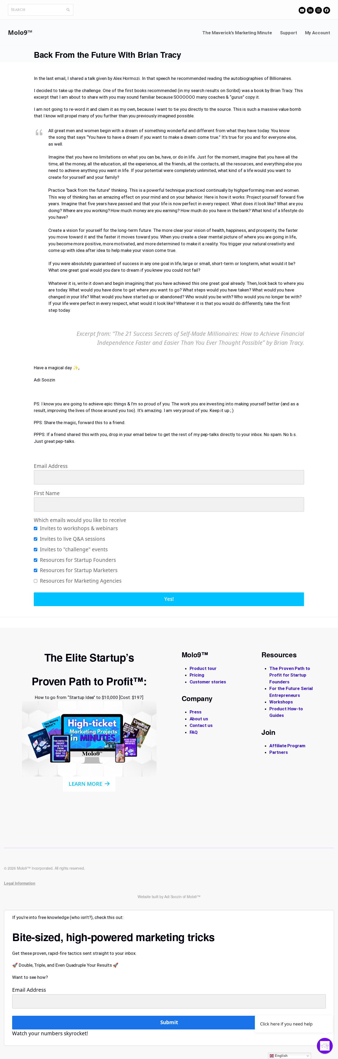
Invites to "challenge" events (73, 549)
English (281, 1056)
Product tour (203, 668)
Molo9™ (20, 32)
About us (199, 718)
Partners (278, 752)
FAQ (194, 732)
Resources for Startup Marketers (78, 570)
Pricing (197, 675)
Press (196, 712)
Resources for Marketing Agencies (80, 580)
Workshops (281, 702)
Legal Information (19, 883)
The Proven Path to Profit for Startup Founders (289, 675)
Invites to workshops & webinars (78, 528)
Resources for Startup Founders (77, 560)
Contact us (201, 725)
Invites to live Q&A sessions (72, 538)
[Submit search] (68, 9)
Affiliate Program (287, 745)
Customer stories (208, 681)
